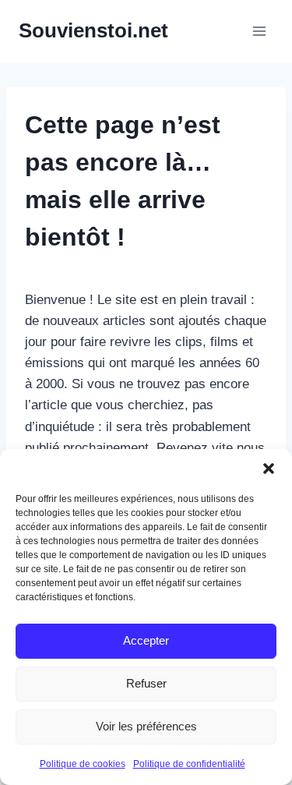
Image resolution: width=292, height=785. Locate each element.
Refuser (146, 683)
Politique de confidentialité (189, 763)
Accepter (146, 640)
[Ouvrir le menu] (259, 31)
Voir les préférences (146, 726)
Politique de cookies (82, 763)
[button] (268, 468)
